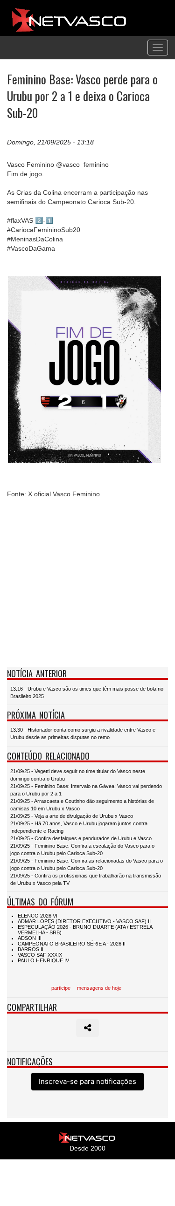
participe (60, 988)
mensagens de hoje (99, 988)
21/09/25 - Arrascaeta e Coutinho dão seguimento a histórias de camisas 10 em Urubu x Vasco (82, 804)
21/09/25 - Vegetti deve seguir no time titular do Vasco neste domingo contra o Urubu (77, 774)
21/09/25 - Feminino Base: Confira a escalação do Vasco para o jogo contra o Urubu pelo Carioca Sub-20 (82, 849)
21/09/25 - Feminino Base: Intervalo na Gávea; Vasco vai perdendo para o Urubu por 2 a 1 (86, 789)
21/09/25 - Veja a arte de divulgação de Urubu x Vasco (71, 816)
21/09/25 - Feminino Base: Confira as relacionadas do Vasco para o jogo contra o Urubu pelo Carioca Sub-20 (86, 864)
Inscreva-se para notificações (87, 1081)
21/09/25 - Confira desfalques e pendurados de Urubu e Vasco (81, 838)
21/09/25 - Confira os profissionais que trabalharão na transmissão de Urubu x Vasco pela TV (85, 879)
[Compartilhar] (87, 1028)
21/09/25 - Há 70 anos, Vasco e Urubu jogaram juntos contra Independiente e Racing (78, 827)
